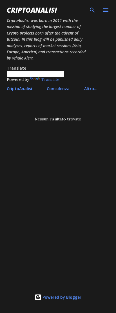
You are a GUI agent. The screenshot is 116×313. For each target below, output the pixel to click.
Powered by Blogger (61, 297)
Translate (50, 79)
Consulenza (58, 88)
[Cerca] (92, 10)
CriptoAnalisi (32, 10)
